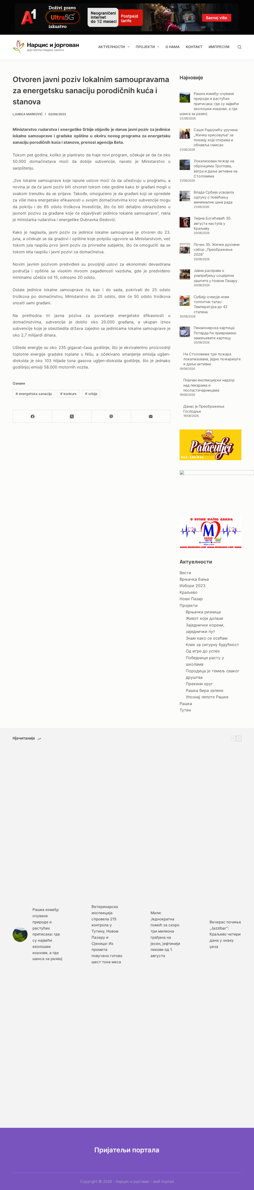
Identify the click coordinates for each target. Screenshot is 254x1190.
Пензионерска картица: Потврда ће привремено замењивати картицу (215, 333)
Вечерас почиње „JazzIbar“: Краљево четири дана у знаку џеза (225, 934)
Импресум (219, 47)
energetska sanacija (34, 394)
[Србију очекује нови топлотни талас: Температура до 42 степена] (185, 300)
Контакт (194, 47)
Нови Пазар (191, 598)
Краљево (188, 592)
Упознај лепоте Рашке (207, 696)
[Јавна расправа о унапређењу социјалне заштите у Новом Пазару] (185, 274)
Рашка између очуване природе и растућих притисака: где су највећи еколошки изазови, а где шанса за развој (209, 103)
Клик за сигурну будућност (212, 644)
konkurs (68, 394)
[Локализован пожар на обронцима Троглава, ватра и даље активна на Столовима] (185, 165)
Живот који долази (204, 618)
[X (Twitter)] (72, 416)
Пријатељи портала (126, 1150)
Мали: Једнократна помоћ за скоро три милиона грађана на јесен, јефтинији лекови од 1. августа (165, 934)
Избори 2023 (192, 585)
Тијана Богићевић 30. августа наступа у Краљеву (212, 223)
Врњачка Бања (194, 579)
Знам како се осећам (206, 638)
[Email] (150, 416)
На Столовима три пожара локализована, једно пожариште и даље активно (212, 359)
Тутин (185, 710)
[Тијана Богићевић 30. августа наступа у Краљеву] (185, 222)
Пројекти (145, 47)
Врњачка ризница (203, 611)
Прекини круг (199, 683)
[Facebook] (32, 416)
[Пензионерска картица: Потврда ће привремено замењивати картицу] (185, 332)
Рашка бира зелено (204, 690)
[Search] (239, 47)
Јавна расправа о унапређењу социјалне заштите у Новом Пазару (215, 275)
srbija (91, 394)
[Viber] (111, 416)
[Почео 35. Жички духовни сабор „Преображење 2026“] (185, 248)
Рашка (186, 703)
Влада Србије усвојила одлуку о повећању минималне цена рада (214, 197)
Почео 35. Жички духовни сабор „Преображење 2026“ (217, 249)
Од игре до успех (203, 651)
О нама (172, 47)
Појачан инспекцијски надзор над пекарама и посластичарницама (209, 385)
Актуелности (111, 47)
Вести (185, 572)
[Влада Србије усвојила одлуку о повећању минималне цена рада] (185, 196)
